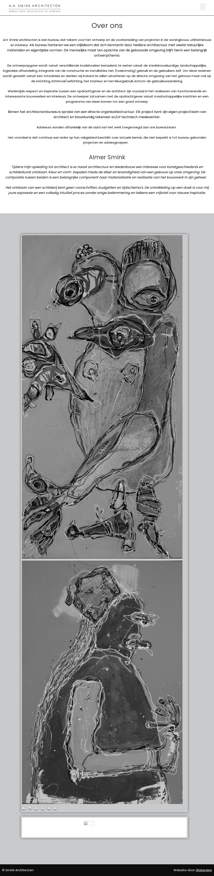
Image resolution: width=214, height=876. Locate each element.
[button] (203, 6)
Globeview (204, 870)
